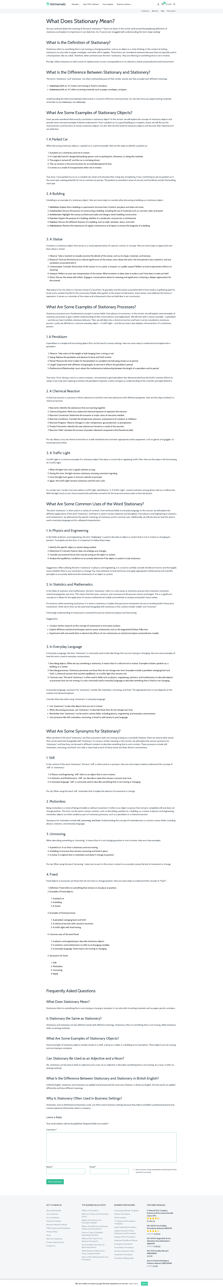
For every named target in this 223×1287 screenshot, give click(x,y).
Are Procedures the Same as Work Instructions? (93, 1246)
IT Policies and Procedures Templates (124, 1222)
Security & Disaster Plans (124, 1251)
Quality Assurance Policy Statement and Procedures (125, 1232)
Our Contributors (53, 1217)
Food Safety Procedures (124, 1247)
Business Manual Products (56, 1224)
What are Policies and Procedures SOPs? (95, 1215)
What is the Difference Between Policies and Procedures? (95, 1227)
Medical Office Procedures (124, 1237)
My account (171, 11)
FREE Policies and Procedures (58, 1228)
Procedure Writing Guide (124, 1258)
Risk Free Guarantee (54, 1239)
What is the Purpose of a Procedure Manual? (92, 1221)
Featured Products (53, 1221)
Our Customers (52, 1214)
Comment (51, 1129)
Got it (144, 1283)
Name (49, 1167)
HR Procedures (120, 1217)
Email (93, 1167)
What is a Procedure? (90, 1210)
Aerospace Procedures (123, 1244)
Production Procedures (123, 1254)
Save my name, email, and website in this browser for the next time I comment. (156, 1171)
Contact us (145, 11)
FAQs (48, 1235)
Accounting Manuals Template (126, 1210)
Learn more (133, 1283)
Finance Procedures (122, 1214)
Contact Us (50, 1246)
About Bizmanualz (53, 1210)
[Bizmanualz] (56, 4)
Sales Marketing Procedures (125, 1227)
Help (162, 11)
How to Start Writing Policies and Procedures (95, 1258)
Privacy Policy (51, 1232)
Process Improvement (55, 1242)
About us (155, 11)
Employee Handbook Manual (125, 1240)
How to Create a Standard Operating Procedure (92, 1233)
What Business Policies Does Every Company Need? (93, 1252)
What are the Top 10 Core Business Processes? (92, 1239)
